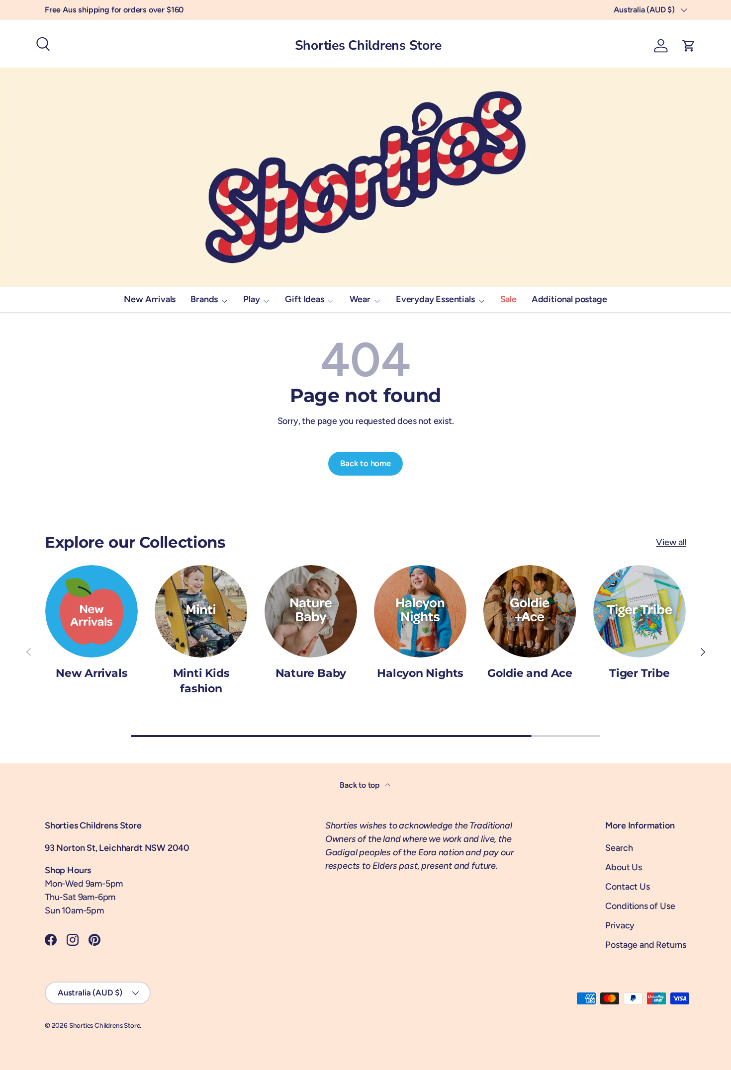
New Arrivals (150, 299)
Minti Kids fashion (201, 680)
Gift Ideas (304, 299)
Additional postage (569, 299)
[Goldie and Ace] (529, 611)
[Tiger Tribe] (639, 611)
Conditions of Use (640, 906)
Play (251, 299)
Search (619, 847)
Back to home (365, 463)
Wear (360, 299)
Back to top (360, 785)
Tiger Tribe (639, 673)
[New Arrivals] (91, 611)
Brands (204, 299)
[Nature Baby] (311, 611)
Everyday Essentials (435, 299)
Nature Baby (311, 673)
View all (671, 542)
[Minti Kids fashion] (201, 611)
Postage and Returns (645, 944)
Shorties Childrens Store (104, 1025)
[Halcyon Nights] (420, 611)
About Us (623, 867)
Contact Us (627, 886)
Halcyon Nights (420, 673)
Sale (508, 299)
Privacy (620, 925)
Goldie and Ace (529, 673)
